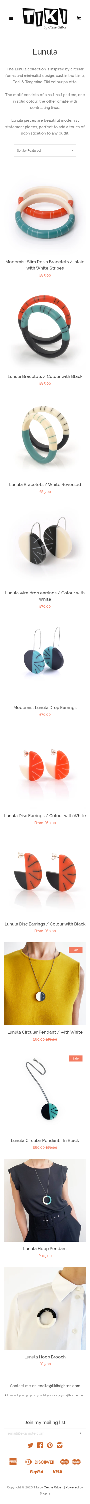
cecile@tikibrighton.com (59, 1386)
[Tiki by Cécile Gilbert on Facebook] (40, 1446)
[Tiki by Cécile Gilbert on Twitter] (31, 1446)
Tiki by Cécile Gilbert (48, 1487)
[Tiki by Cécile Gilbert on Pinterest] (50, 1446)
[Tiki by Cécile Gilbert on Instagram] (59, 1446)
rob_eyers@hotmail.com (70, 1395)
